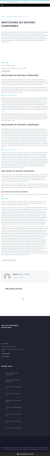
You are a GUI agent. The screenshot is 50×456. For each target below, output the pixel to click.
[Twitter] (38, 1)
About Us (20, 7)
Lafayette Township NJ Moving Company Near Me (12, 380)
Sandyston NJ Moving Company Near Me (14, 408)
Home (13, 7)
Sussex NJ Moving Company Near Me (14, 428)
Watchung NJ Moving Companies (14, 16)
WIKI (44, 224)
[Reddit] (11, 264)
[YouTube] (43, 1)
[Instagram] (40, 1)
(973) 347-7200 (26, 2)
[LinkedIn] (36, 1)
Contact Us (42, 7)
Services (27, 7)
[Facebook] (34, 1)
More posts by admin (18, 277)
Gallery (34, 7)
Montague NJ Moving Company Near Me (14, 387)
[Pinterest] (42, 1)
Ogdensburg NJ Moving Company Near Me (13, 401)
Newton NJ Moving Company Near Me (13, 394)
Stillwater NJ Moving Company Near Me (14, 421)
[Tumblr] (7, 264)
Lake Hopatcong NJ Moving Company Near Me (12, 373)
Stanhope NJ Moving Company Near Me (14, 415)
